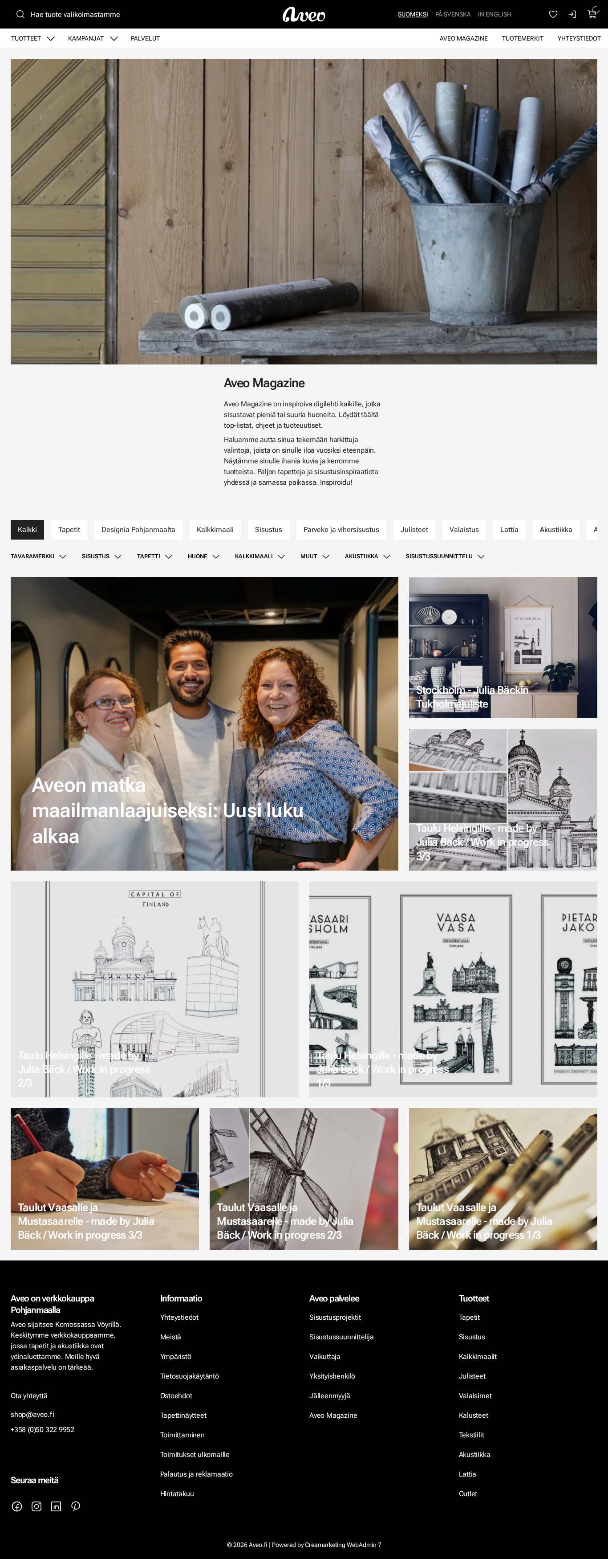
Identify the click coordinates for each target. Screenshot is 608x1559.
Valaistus (464, 529)
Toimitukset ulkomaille (195, 1454)
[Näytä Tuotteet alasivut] (51, 38)
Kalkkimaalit (478, 1356)
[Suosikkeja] (553, 14)
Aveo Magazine (464, 38)
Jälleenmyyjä (329, 1395)
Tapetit (69, 529)
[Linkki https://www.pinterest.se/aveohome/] (75, 1506)
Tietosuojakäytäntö (189, 1376)
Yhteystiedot (579, 38)
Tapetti (148, 556)
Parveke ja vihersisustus (341, 529)
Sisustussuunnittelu (439, 556)
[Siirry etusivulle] (304, 14)
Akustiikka (556, 529)
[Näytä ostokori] (592, 14)
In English (494, 14)
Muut (308, 556)
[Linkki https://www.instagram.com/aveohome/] (36, 1506)
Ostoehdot (177, 1395)
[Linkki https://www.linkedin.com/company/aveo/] (56, 1506)
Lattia (509, 529)
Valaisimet (475, 1395)
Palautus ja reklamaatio (196, 1474)
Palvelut (145, 38)
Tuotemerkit (522, 38)
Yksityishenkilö (332, 1376)
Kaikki (27, 529)
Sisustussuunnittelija (342, 1337)
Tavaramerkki (32, 556)
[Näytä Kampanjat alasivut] (114, 38)
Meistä (171, 1337)
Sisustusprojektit (335, 1317)
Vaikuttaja (324, 1356)
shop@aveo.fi (32, 1414)
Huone (197, 556)
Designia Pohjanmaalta (138, 529)
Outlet (469, 1493)
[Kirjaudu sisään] (573, 14)
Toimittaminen (182, 1435)
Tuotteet (26, 38)
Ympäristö (175, 1356)
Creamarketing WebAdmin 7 (343, 1544)
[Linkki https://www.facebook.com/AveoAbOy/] (17, 1506)
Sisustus (268, 529)
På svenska (453, 14)
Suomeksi (413, 14)
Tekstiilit (471, 1435)
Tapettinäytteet (183, 1415)
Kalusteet (473, 1415)
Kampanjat (86, 38)
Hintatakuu (177, 1493)
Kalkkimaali (215, 529)
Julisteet (414, 529)
